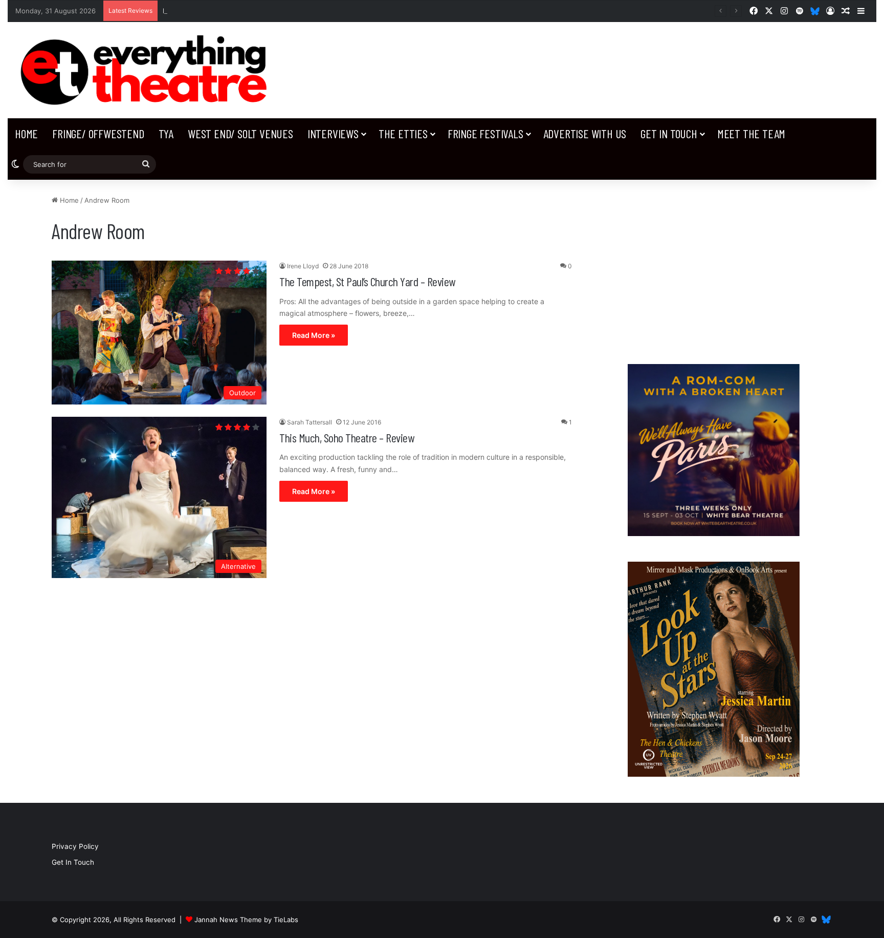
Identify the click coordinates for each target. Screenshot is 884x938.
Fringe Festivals (485, 133)
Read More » (313, 335)
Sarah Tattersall (309, 422)
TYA (166, 133)
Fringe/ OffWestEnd (98, 133)
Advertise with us (585, 133)
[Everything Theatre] (147, 70)
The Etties (403, 133)
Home (26, 133)
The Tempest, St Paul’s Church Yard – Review (367, 281)
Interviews (333, 133)
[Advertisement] (713, 266)
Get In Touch (668, 133)
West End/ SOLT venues (240, 133)
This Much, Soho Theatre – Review (346, 437)
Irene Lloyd (303, 266)
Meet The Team (751, 133)
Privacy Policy (75, 846)
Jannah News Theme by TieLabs (246, 919)
